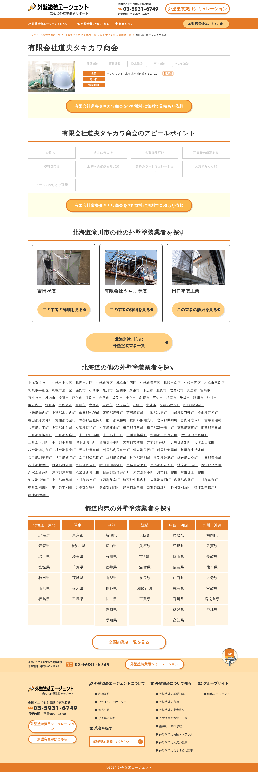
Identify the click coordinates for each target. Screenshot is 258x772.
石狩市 (138, 405)
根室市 (171, 397)
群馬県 (78, 599)
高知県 (178, 620)
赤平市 (104, 397)
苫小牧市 (35, 397)
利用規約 (104, 693)
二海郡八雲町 (157, 412)
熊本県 (212, 567)
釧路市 (134, 390)
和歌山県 (145, 588)
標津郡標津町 (38, 495)
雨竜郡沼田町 (211, 427)
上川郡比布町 (89, 435)
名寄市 (144, 397)
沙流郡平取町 (211, 465)
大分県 (212, 578)
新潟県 (111, 535)
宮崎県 (212, 588)
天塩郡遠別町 (181, 442)
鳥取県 (178, 535)
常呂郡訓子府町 (40, 457)
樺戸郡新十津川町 (160, 427)
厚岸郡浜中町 (133, 487)
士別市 (131, 397)
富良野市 (65, 405)
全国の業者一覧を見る (129, 642)
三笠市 (158, 397)
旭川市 (108, 390)
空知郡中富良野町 (194, 435)
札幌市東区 (104, 382)
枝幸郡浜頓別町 (40, 450)
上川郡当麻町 (65, 435)
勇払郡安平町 (136, 465)
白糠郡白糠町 (157, 487)
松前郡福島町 (193, 405)
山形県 (44, 588)
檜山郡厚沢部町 (40, 420)
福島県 (44, 599)
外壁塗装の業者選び (172, 709)
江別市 (90, 397)
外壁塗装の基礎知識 (172, 693)
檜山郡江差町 (208, 412)
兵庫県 (145, 546)
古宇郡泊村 (213, 420)
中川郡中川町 (62, 442)
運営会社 (104, 709)
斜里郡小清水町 (193, 450)
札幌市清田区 (62, 390)
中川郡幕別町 (208, 480)
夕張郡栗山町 (109, 427)
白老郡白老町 (62, 465)
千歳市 (185, 397)
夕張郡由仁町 (62, 427)
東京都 (78, 535)
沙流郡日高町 (187, 465)
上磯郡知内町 (38, 412)
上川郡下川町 (38, 442)
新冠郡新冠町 (38, 472)
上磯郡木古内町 (64, 412)
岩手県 (44, 557)
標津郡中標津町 (206, 487)
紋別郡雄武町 (164, 457)
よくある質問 (106, 718)
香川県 (178, 599)
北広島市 (123, 405)
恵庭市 (94, 405)
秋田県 (44, 578)
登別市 (80, 405)
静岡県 (111, 610)
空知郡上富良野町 (163, 435)
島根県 (178, 546)
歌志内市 (35, 405)
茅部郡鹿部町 (113, 412)
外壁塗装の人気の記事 (173, 742)
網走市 (192, 390)
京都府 (145, 557)
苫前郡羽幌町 (157, 442)
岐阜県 (111, 599)
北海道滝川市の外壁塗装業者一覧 (129, 342)
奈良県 (145, 578)
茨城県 (78, 578)
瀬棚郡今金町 (65, 420)
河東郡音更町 (143, 472)
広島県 (178, 567)
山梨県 (111, 578)
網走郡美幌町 (143, 450)
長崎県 (212, 557)
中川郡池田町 (38, 487)
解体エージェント (218, 693)
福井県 (111, 567)
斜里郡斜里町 (167, 450)
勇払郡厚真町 (86, 465)
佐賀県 (212, 546)
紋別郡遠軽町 (116, 457)
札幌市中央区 (62, 382)
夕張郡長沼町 (86, 427)
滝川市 (198, 397)
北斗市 (151, 405)
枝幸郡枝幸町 (65, 450)
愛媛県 (178, 610)
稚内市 (50, 397)
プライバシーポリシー (112, 701)
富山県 (111, 546)
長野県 (111, 588)
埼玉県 (78, 557)
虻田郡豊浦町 (211, 457)
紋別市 (117, 397)
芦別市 (77, 397)
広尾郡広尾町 (184, 480)
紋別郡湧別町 (140, 457)
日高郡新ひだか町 (116, 472)
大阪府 (145, 535)
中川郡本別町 (62, 487)
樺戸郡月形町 (133, 427)
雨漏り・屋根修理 (170, 726)
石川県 (111, 557)
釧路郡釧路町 (109, 487)
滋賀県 (145, 567)
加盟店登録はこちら (52, 739)
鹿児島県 (212, 599)
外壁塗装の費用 (169, 701)
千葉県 (78, 567)
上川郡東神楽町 (40, 435)
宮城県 (44, 567)
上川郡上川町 (113, 435)
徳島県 (178, 588)
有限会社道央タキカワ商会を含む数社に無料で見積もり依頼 (129, 106)
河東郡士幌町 (167, 472)
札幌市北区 (84, 382)
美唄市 (64, 397)
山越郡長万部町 (183, 412)
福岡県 (212, 535)
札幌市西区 (192, 382)
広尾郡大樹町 (160, 480)
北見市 (161, 390)
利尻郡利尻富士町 (116, 450)
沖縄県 (212, 610)
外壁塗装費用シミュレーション (197, 9)
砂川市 (212, 397)
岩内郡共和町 (167, 420)
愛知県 (111, 620)
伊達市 (107, 405)
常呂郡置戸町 (65, 457)
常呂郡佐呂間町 (91, 457)
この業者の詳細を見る (63, 309)
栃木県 (78, 588)
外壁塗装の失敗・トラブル (176, 734)
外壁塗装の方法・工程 (173, 718)
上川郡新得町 (62, 480)
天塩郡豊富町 (89, 450)
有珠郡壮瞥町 (38, 465)
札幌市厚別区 (214, 382)
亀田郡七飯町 (89, 412)
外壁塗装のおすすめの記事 (176, 750)
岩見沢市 (177, 390)
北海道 (44, 535)
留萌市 (205, 390)
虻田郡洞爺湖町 (111, 465)
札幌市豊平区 (150, 382)
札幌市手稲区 (38, 390)
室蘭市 (121, 390)
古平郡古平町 (38, 427)
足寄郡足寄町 (86, 487)
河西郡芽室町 (109, 480)
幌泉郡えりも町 (88, 472)
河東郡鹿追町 (38, 480)
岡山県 (178, 557)
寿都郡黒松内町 (91, 420)
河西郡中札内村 (135, 480)
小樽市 (94, 390)
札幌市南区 (172, 382)
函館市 (81, 390)
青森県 (44, 546)
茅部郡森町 (135, 412)
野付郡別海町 (181, 487)
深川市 (50, 405)
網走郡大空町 (187, 457)
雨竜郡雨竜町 (187, 427)
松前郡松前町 (170, 405)
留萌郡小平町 (109, 442)
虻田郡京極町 (116, 420)
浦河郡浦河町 (62, 472)
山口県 (178, 578)
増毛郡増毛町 (86, 442)
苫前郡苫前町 (133, 442)
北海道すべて (38, 382)
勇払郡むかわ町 (162, 465)
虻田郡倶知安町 (142, 420)
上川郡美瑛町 (136, 435)
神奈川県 (77, 546)
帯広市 (148, 390)
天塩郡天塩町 (204, 442)
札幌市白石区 (126, 382)
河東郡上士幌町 (193, 472)
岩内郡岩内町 (191, 420)
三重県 (145, 599)
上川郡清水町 (86, 480)
